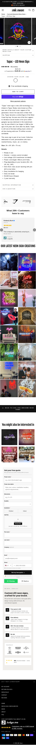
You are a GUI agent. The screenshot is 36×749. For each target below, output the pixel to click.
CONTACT (4, 695)
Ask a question (9, 188)
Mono (19, 80)
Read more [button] (7, 233)
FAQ (2, 714)
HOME (3, 703)
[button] (18, 71)
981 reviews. (14, 66)
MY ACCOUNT (5, 686)
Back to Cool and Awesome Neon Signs (19, 408)
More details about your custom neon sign (17, 50)
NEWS (3, 709)
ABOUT (3, 712)
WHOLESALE (5, 692)
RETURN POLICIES (6, 689)
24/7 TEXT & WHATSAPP (10, 681)
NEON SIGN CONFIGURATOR (9, 706)
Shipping (6, 55)
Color (15, 80)
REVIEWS (4, 697)
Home (3, 14)
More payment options (18, 101)
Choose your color (18, 76)
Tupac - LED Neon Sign (8, 16)
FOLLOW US (5, 731)
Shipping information (12, 185)
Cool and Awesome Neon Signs (16, 14)
